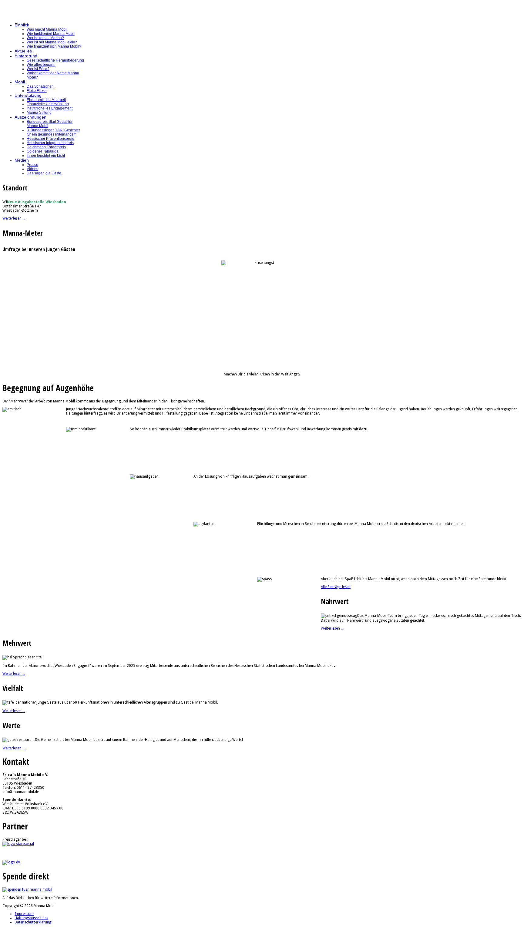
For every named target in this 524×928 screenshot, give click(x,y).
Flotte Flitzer (37, 91)
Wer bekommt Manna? (45, 38)
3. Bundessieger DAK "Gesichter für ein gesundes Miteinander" (53, 132)
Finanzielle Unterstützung (48, 104)
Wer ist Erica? (38, 69)
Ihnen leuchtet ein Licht (46, 155)
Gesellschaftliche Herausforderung (55, 60)
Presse (32, 165)
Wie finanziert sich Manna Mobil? (54, 46)
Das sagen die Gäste (44, 173)
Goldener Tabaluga (43, 151)
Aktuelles (23, 51)
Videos (32, 169)
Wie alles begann (41, 64)
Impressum (24, 914)
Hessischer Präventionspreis (50, 138)
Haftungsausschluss (31, 918)
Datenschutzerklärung (33, 922)
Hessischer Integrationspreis (50, 143)
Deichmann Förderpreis (46, 147)
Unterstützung (28, 95)
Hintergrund (26, 55)
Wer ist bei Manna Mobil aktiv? (52, 42)
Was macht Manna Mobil (47, 29)
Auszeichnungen (30, 117)
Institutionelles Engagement (49, 108)
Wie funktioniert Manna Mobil (51, 34)
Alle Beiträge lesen (336, 587)
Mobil (20, 81)
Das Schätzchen (40, 86)
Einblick (22, 24)
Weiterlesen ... (13, 218)
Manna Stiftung (39, 112)
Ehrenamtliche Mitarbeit (46, 100)
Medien (22, 160)
